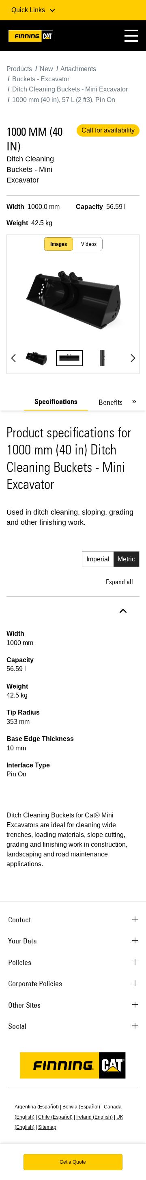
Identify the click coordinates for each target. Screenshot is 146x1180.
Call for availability (108, 130)
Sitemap (47, 1127)
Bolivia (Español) (81, 1107)
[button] (131, 35)
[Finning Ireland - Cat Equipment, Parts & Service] (31, 37)
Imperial (98, 559)
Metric (126, 559)
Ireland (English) (94, 1117)
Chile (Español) (55, 1117)
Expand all (119, 582)
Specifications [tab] (55, 401)
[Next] (133, 358)
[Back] (13, 358)
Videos (89, 244)
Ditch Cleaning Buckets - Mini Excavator (30, 169)
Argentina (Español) (37, 1107)
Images (58, 244)
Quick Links (29, 10)
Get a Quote (73, 1162)
